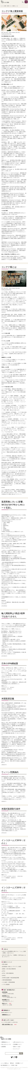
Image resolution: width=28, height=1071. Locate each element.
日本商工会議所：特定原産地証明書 (10, 977)
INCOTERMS (4, 709)
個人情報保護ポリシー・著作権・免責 (9, 1065)
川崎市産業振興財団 (7, 980)
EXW (17, 906)
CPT (5, 912)
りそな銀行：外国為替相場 (8, 982)
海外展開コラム (5, 999)
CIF (7, 821)
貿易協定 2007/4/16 (6, 689)
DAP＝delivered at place (19, 863)
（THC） (3, 871)
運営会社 (12, 1063)
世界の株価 (4, 964)
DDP (6, 915)
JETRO (3, 971)
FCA (24, 907)
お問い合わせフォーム (18, 1042)
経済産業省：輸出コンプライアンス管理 (11, 966)
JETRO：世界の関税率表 (8, 973)
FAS (2, 909)
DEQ (10, 866)
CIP (8, 912)
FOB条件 (11, 712)
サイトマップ (16, 1049)
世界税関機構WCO (5, 515)
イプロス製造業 (5, 984)
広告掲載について (17, 1044)
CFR (24, 910)
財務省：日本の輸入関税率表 (9, 969)
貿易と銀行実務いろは (7, 1024)
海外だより (4, 1003)
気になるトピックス (6, 1044)
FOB (20, 820)
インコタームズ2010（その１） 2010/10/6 (11, 937)
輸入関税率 (4, 631)
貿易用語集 (4, 992)
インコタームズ (19, 895)
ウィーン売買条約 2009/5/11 (8, 877)
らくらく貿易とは (5, 1063)
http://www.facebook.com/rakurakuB (15, 626)
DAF (16, 866)
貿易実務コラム (5, 996)
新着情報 (3, 1046)
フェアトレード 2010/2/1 (7, 687)
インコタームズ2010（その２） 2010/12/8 (11, 876)
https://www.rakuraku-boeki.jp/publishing (10, 33)
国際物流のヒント (6, 1014)
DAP (18, 922)
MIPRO (4, 975)
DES (13, 866)
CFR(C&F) (3, 821)
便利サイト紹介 (16, 1046)
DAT (15, 922)
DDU (7, 866)
